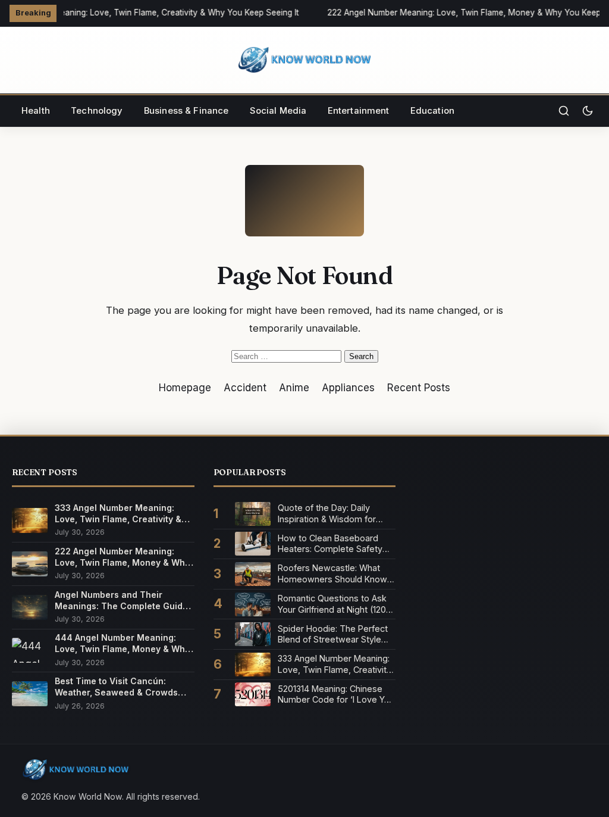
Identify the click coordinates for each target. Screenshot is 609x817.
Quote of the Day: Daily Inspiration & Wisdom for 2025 (327, 514)
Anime (294, 388)
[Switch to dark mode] (587, 110)
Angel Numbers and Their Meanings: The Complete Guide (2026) (121, 601)
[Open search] (564, 110)
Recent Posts (418, 388)
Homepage (185, 388)
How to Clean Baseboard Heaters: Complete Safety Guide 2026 (330, 544)
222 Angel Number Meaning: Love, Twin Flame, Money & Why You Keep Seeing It (122, 557)
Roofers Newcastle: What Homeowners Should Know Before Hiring (332, 574)
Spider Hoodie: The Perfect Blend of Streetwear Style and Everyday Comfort (333, 634)
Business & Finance (186, 110)
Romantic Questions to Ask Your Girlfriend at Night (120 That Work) (332, 604)
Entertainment (359, 110)
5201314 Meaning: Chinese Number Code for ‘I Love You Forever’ (336, 695)
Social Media (278, 110)
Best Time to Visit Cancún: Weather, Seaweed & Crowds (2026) (116, 687)
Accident (245, 388)
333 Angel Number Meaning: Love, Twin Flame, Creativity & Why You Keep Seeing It (118, 514)
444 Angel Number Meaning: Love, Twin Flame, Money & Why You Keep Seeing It (122, 643)
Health (35, 110)
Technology (97, 110)
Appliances (348, 388)
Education (432, 110)
